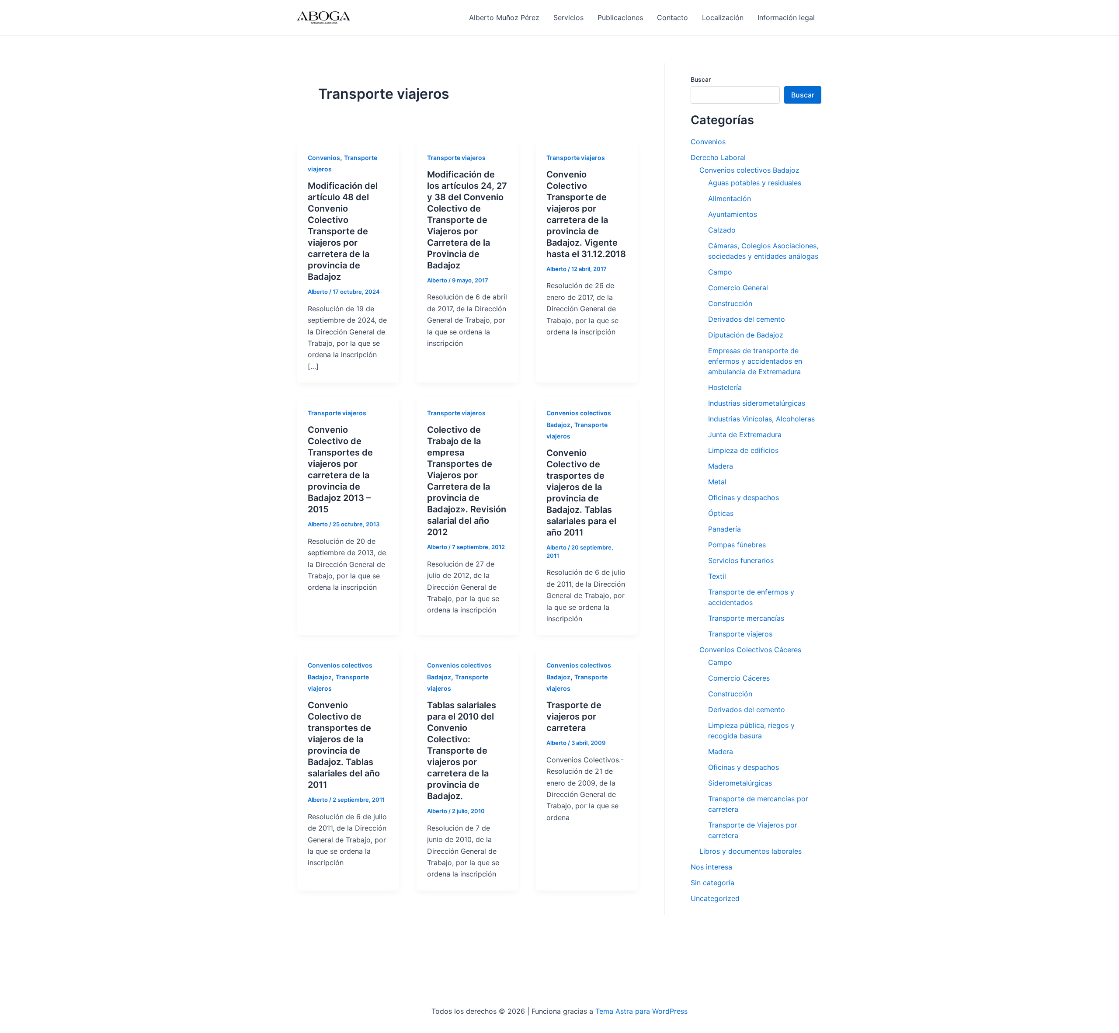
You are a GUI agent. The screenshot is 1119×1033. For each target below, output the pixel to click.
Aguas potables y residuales (754, 182)
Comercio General (738, 287)
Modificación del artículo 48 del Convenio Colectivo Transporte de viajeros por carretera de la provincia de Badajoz (343, 231)
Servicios (568, 17)
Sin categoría (712, 882)
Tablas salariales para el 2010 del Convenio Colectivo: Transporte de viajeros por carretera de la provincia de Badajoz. (461, 750)
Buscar (701, 79)
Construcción (730, 303)
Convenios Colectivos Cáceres (750, 649)
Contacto (672, 17)
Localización (723, 17)
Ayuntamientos (732, 214)
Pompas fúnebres (737, 544)
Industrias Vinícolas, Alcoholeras (761, 418)
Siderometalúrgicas (740, 783)
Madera (720, 466)
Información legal (786, 17)
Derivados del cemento (746, 319)
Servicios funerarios (741, 560)
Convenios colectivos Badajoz (749, 170)
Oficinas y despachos (743, 497)
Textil (717, 576)
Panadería (724, 529)
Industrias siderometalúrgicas (756, 403)
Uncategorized (715, 898)
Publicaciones (620, 17)
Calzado (722, 230)
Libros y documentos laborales (750, 851)
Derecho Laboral (718, 157)
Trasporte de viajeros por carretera (573, 716)
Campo (720, 272)
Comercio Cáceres (739, 678)
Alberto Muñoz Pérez (504, 17)
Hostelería (725, 387)
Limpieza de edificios (743, 450)
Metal (717, 481)
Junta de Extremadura (745, 434)
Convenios (324, 157)
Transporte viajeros (456, 157)
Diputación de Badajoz (745, 334)
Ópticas (720, 513)
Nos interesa (711, 867)
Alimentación (729, 198)
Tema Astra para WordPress (641, 1011)
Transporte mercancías (746, 618)
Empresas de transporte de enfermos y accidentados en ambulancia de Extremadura (755, 361)
